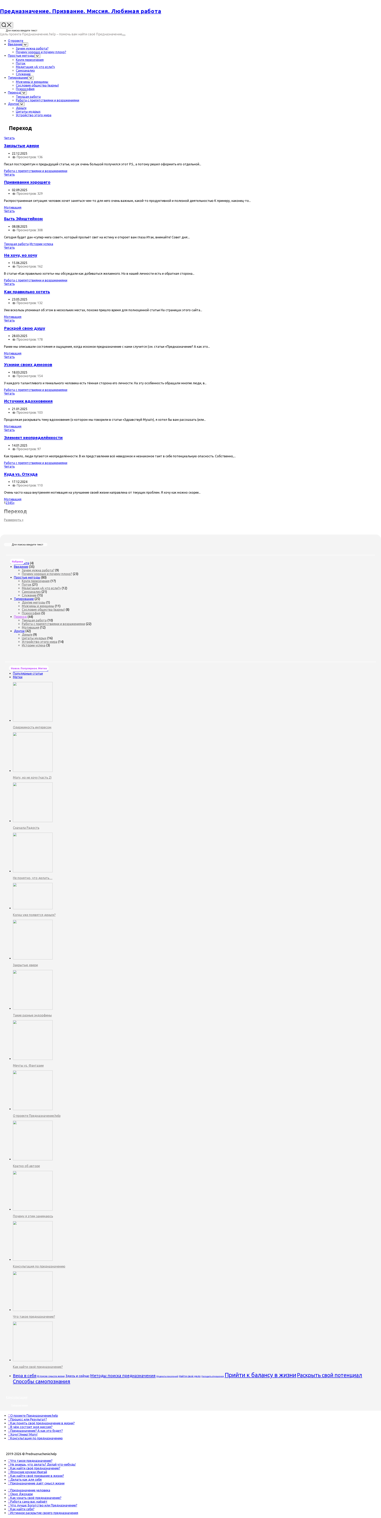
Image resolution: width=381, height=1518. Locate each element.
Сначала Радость (26, 827)
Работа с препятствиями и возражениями (47, 100)
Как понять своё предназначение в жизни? (42, 1423)
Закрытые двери (21, 145)
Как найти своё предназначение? (38, 1367)
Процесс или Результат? (28, 1419)
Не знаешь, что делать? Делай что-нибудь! (43, 1464)
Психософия (25, 89)
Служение (23, 74)
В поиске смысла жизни (51, 1376)
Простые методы (21, 55)
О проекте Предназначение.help (37, 1115)
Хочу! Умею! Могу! (24, 1434)
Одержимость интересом (32, 727)
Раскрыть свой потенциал (329, 1375)
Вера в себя (25, 1375)
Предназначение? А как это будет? (36, 1430)
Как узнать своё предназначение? (35, 1498)
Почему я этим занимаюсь (33, 1216)
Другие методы (33, 602)
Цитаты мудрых (28, 111)
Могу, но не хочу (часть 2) (32, 777)
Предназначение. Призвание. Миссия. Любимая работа (80, 11)
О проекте (15, 40)
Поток (20, 63)
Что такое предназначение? (34, 1316)
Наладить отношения (212, 1376)
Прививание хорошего (27, 182)
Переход (14, 92)
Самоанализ (25, 70)
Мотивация (12, 207)
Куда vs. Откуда (21, 474)
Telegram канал (19, 1405)
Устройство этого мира (33, 115)
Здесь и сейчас (77, 1376)
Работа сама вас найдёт (28, 1501)
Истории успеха (41, 244)
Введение (15, 44)
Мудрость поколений (167, 1376)
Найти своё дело (190, 1376)
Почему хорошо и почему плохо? (41, 52)
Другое (13, 104)
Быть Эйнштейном (23, 218)
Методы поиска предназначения (123, 1375)
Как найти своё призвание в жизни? (37, 1476)
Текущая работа (28, 96)
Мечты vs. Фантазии (28, 1065)
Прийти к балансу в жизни (260, 1375)
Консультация (16, 1397)
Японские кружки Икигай (28, 1472)
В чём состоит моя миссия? (31, 1427)
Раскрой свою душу (24, 328)
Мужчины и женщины (32, 82)
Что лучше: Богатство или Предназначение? (43, 1505)
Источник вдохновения (28, 401)
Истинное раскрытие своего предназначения (44, 1513)
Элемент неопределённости (33, 437)
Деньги (21, 108)
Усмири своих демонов (28, 364)
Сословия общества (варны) (37, 85)
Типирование (18, 77)
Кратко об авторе (26, 1166)
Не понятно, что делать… (32, 878)
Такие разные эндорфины (32, 1015)
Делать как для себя (26, 1479)
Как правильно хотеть (27, 291)
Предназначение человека (30, 1490)
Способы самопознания (41, 1381)
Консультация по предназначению (39, 1266)
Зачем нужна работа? (32, 48)
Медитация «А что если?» (35, 67)
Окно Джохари (21, 1494)
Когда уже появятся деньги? (34, 915)
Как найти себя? (22, 1509)
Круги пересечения (30, 60)
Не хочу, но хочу (20, 255)
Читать (9, 138)
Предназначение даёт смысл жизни (37, 1483)
